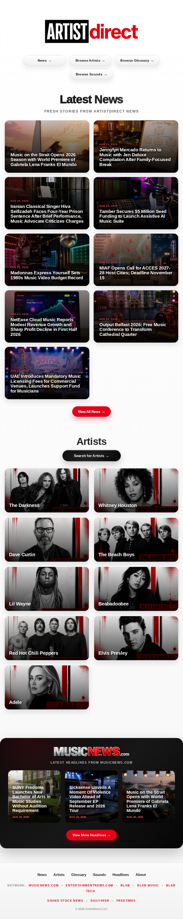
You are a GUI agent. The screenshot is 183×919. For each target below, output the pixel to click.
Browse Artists (90, 60)
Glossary (78, 875)
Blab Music (148, 885)
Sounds (99, 875)
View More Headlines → (91, 835)
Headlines (120, 875)
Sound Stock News (65, 900)
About (141, 875)
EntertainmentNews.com (89, 885)
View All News (91, 411)
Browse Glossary (137, 60)
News (45, 60)
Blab (125, 885)
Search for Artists (91, 456)
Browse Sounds (91, 74)
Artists (59, 875)
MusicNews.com (44, 885)
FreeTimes (126, 900)
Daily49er (100, 900)
